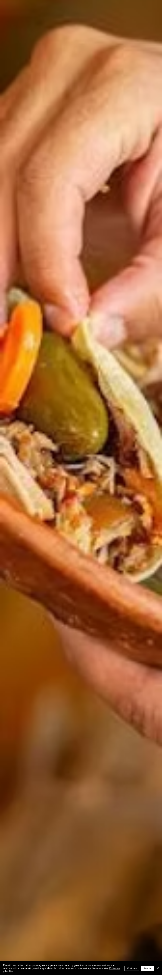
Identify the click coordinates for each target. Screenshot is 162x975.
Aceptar (148, 968)
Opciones (132, 968)
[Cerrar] (158, 968)
